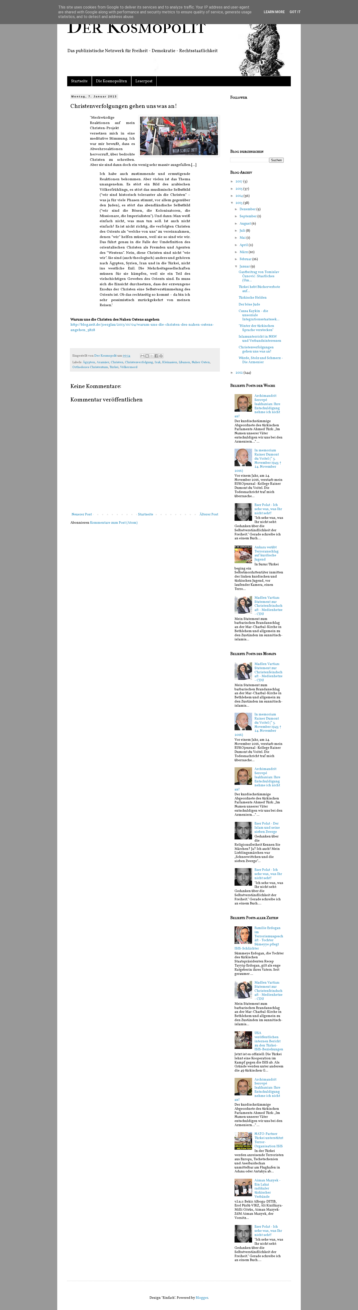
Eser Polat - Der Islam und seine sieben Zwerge (267, 827)
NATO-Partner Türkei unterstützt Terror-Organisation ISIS (268, 1140)
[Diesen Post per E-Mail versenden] (142, 355)
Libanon (184, 362)
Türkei (114, 367)
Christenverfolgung (139, 362)
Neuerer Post (82, 514)
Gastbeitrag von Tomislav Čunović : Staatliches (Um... (259, 276)
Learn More (274, 12)
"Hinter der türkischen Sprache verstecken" (256, 328)
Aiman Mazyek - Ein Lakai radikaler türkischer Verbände (267, 1188)
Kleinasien (169, 362)
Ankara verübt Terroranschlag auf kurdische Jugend (266, 553)
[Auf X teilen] (151, 355)
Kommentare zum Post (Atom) (114, 523)
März (244, 252)
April (244, 245)
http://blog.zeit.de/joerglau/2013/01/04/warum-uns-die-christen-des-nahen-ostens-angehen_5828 (142, 327)
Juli (243, 230)
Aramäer (103, 362)
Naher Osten (201, 362)
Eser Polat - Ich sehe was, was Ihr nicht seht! (268, 509)
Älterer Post (208, 514)
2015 (239, 189)
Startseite (79, 81)
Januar (245, 266)
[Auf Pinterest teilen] (161, 355)
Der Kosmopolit (136, 26)
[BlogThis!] (147, 355)
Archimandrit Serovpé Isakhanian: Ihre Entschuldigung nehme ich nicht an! (258, 406)
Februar (246, 259)
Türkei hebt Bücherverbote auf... (259, 289)
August (246, 223)
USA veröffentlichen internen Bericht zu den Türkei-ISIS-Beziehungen (268, 1041)
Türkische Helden (253, 297)
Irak (157, 362)
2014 (240, 196)
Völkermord (128, 367)
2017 (239, 181)
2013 (239, 203)
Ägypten (89, 362)
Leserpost (143, 81)
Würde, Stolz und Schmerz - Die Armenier (261, 360)
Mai (243, 238)
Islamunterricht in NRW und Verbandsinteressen (260, 338)
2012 (240, 372)
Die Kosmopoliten (111, 81)
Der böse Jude (249, 304)
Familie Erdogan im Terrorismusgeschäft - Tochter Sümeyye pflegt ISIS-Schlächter (259, 938)
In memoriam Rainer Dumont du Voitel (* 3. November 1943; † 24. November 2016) (258, 460)
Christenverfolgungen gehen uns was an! (256, 349)
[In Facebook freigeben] (156, 355)
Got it (295, 12)
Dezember (248, 209)
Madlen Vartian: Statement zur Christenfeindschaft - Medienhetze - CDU (268, 606)
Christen (117, 362)
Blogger (202, 1298)
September (248, 216)
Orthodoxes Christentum (90, 367)
